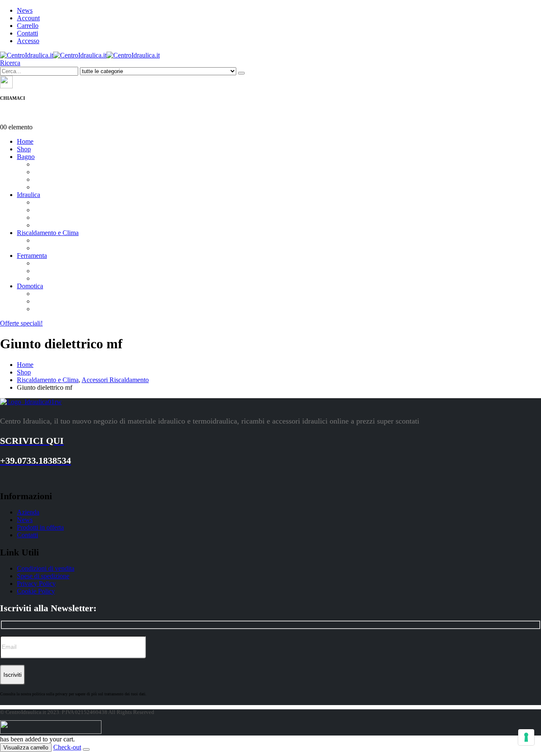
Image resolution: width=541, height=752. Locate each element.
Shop (24, 149)
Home (25, 141)
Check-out (67, 747)
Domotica (30, 286)
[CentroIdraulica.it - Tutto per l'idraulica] (80, 55)
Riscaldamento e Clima (48, 232)
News (25, 10)
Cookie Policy (36, 591)
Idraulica (28, 194)
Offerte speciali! (21, 323)
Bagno (26, 156)
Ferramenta (32, 255)
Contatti (27, 33)
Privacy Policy (36, 583)
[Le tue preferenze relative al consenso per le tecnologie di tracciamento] (526, 737)
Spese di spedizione (43, 576)
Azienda (28, 512)
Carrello (27, 25)
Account (28, 18)
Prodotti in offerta (40, 527)
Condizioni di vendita (45, 568)
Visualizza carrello (25, 747)
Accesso (28, 40)
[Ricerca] (241, 73)
